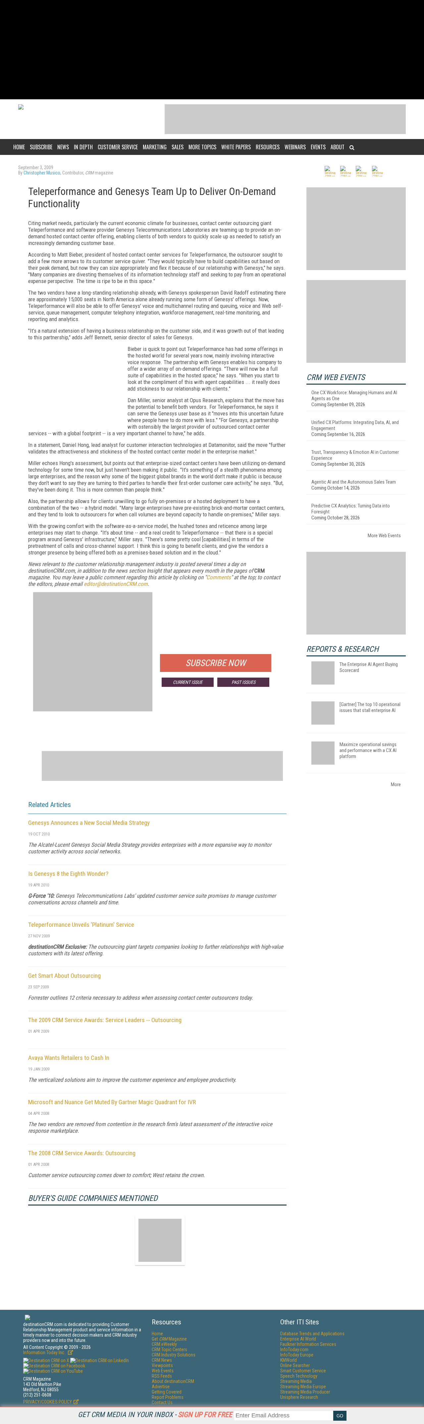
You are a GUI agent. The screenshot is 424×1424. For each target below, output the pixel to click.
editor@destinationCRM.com (116, 584)
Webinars (295, 147)
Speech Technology (298, 1376)
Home (19, 147)
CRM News (162, 1360)
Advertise (161, 1386)
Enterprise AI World (298, 1339)
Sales (178, 147)
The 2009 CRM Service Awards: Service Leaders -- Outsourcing (105, 1020)
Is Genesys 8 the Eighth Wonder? (68, 874)
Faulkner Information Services (308, 1344)
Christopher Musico (42, 172)
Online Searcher (295, 1365)
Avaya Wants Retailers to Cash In (68, 1058)
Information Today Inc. (44, 1352)
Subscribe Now (216, 663)
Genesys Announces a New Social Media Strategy (89, 823)
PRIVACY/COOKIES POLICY (47, 1401)
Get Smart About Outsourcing (64, 975)
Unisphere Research (299, 1397)
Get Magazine (169, 1339)
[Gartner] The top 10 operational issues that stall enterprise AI (370, 707)
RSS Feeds (162, 1376)
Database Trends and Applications (312, 1333)
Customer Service (118, 147)
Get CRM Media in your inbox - (155, 1414)
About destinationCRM (173, 1381)
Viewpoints (162, 1365)
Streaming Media (296, 1381)
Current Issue (187, 682)
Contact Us (162, 1402)
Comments (218, 577)
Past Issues (243, 682)
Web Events (163, 1370)
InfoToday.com (294, 1349)
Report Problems (168, 1397)
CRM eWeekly (164, 1344)
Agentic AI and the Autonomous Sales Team (353, 482)
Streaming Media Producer (305, 1392)
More (396, 784)
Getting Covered (167, 1392)
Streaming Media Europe (303, 1386)
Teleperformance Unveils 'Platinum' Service (81, 924)
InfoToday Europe (296, 1354)
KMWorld (288, 1360)
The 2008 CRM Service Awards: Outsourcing (81, 1153)
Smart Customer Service (303, 1370)
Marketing (155, 147)
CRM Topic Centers (169, 1349)
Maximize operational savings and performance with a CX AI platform (368, 750)
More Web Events (384, 536)
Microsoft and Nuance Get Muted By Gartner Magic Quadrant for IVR (112, 1102)
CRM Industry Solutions (173, 1354)
